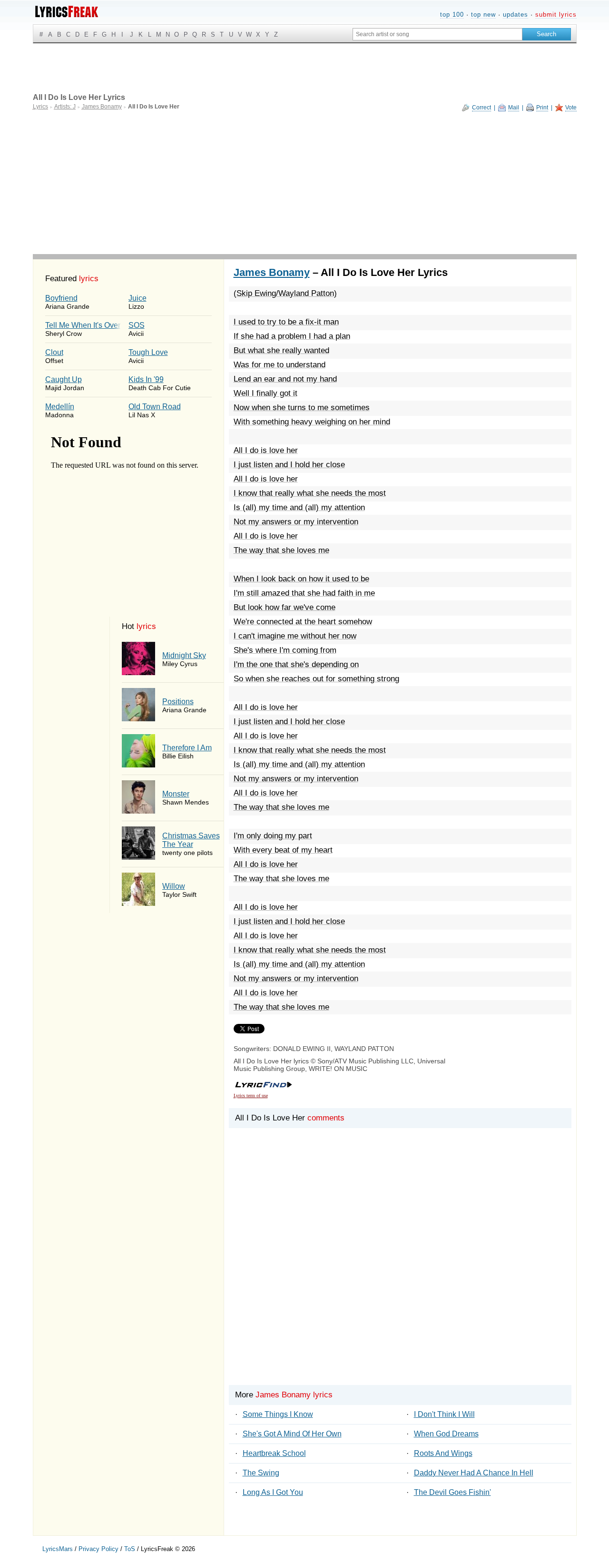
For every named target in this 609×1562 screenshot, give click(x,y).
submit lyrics (556, 14)
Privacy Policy (98, 1548)
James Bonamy (272, 272)
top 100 (452, 14)
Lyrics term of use (251, 1095)
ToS (129, 1548)
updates (515, 14)
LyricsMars (57, 1548)
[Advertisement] (305, 182)
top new (483, 14)
